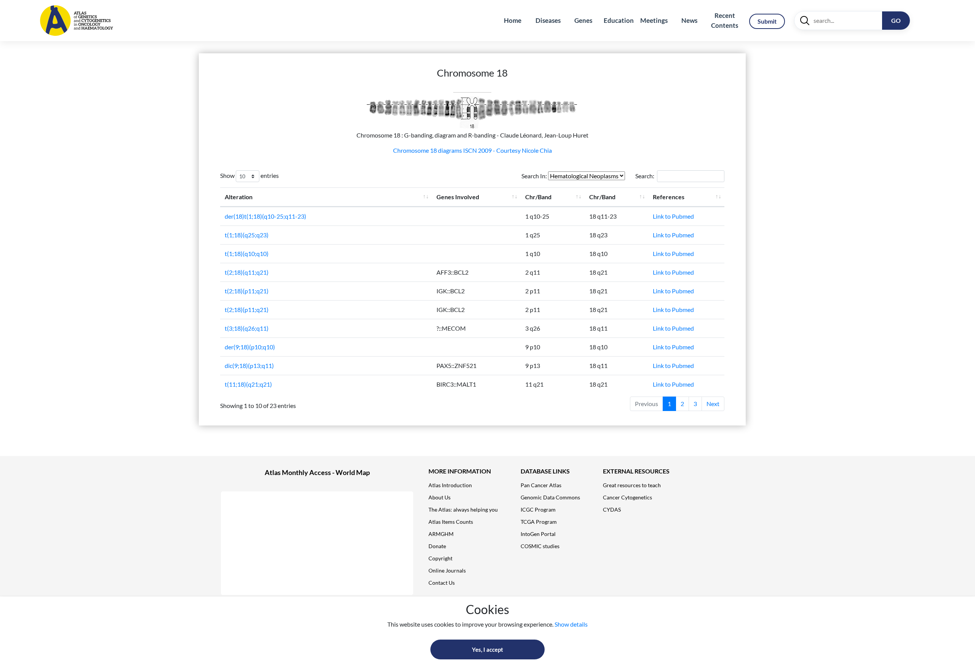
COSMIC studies (540, 546)
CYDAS (612, 509)
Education (619, 20)
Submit (767, 21)
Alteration (239, 196)
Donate (437, 546)
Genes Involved (457, 196)
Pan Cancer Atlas (541, 485)
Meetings (654, 20)
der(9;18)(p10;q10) (250, 346)
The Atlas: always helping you (463, 509)
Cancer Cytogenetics (627, 497)
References (668, 196)
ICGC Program (538, 509)
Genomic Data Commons (550, 497)
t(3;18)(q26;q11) (247, 328)
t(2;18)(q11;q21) (247, 272)
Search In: (534, 175)
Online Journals (447, 570)
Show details (571, 624)
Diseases (548, 20)
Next (712, 403)
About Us (439, 497)
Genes (583, 20)
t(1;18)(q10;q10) (247, 253)
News (689, 20)
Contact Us (441, 582)
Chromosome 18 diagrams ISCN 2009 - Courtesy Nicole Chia (472, 150)
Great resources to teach (632, 485)
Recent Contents (724, 20)
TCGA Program (539, 521)
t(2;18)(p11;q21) (247, 290)
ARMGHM (441, 534)
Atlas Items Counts (450, 521)
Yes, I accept (487, 649)
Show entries (249, 175)
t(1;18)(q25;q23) (247, 234)
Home (512, 20)
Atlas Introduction (450, 485)
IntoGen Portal (538, 534)
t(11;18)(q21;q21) (248, 384)
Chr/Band (538, 196)
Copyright (440, 558)
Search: (644, 175)
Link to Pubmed (673, 216)
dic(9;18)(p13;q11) (249, 365)
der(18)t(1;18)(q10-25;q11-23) (265, 216)
